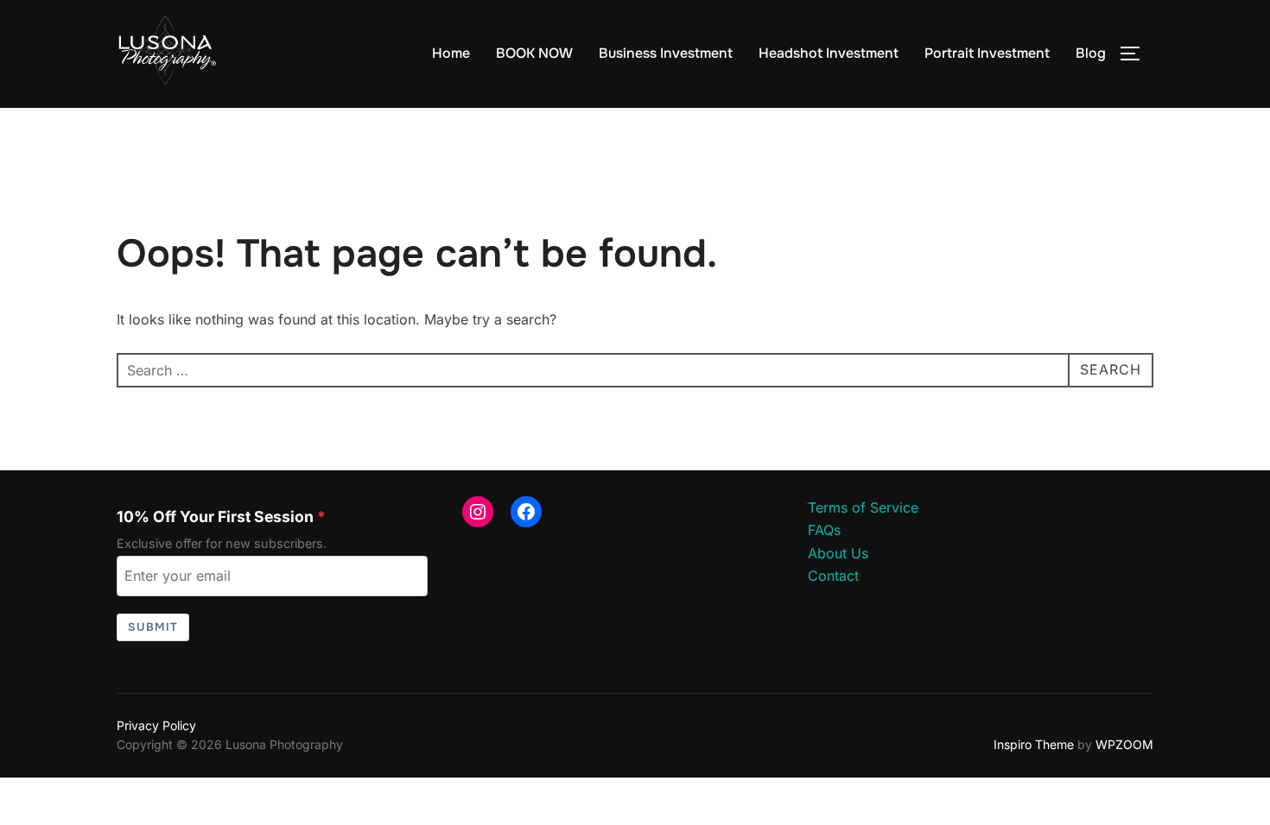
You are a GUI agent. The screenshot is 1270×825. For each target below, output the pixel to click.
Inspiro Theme (1034, 744)
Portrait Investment (987, 53)
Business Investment (666, 53)
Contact (833, 575)
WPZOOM (1124, 744)
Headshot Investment (829, 53)
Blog (1091, 53)
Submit (153, 627)
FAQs (824, 529)
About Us (838, 553)
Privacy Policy (156, 725)
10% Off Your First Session (215, 516)
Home (451, 53)
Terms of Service (863, 507)
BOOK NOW (534, 53)
